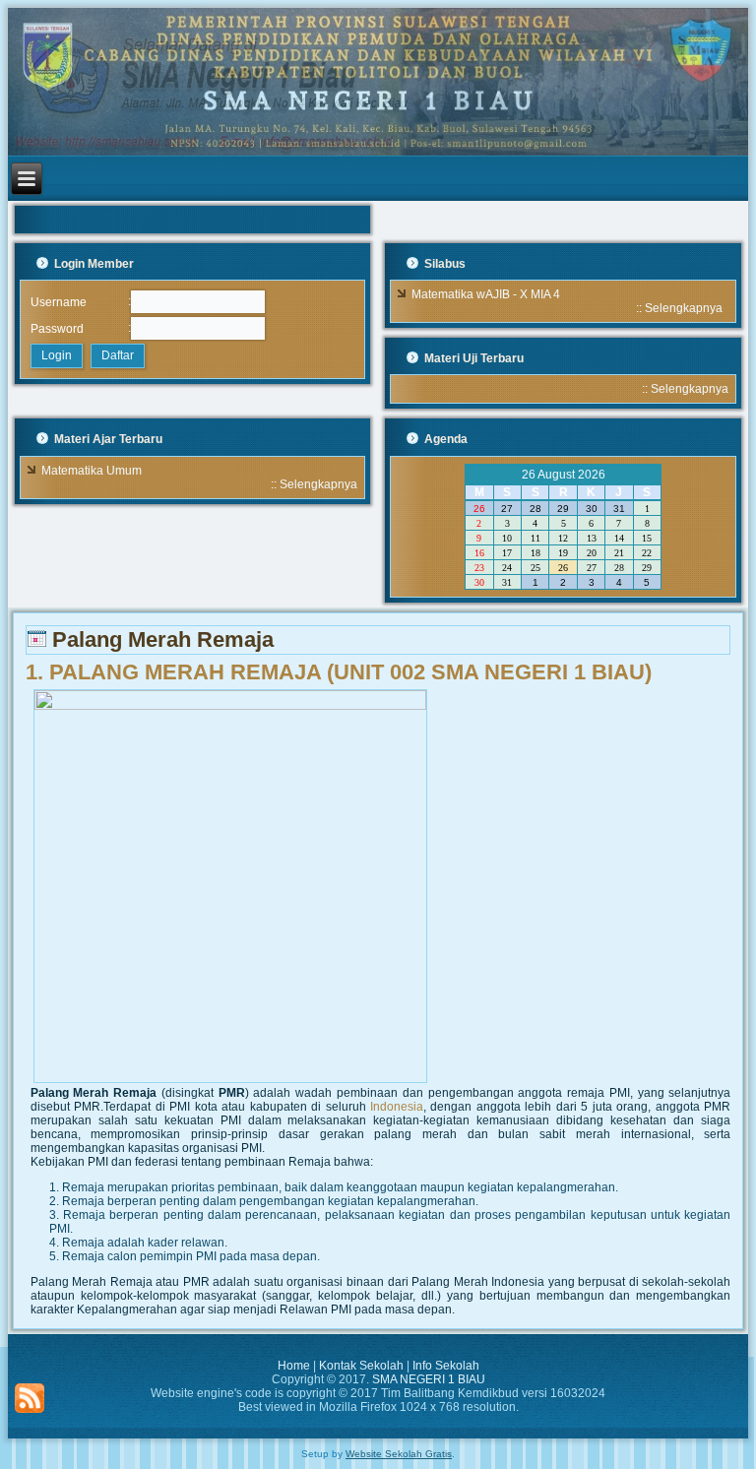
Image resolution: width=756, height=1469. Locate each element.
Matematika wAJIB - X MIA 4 (485, 294)
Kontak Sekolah (361, 1366)
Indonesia (396, 1107)
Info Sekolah (445, 1366)
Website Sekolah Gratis (399, 1453)
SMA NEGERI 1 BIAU (428, 1379)
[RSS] (29, 1398)
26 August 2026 (563, 474)
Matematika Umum (91, 471)
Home (294, 1366)
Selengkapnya (684, 308)
